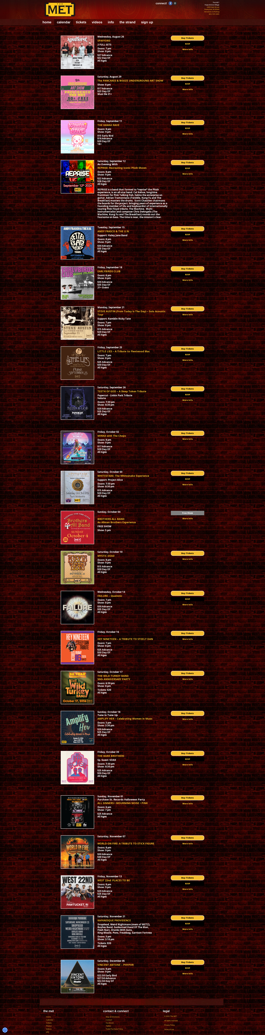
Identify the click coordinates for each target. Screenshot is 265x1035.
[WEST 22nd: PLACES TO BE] (77, 892)
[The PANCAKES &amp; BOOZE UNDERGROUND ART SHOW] (77, 92)
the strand (128, 22)
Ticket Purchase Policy (114, 1029)
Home (48, 1017)
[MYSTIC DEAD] (77, 567)
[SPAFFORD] (77, 52)
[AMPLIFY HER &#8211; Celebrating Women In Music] (77, 727)
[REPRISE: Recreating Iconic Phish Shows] (77, 176)
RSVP (187, 43)
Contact (109, 1020)
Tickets (48, 1023)
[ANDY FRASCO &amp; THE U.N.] (77, 243)
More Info (187, 49)
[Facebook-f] (170, 3)
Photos (49, 1026)
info (111, 22)
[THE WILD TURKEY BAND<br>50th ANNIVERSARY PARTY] (77, 687)
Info (47, 1032)
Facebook (110, 1023)
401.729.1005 (214, 14)
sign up (147, 22)
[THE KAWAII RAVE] (77, 136)
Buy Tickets (187, 38)
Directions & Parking (211, 12)
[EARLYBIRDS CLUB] (77, 283)
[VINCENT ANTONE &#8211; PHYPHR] (77, 976)
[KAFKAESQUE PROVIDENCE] (77, 932)
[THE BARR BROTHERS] (77, 767)
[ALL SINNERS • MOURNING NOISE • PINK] (77, 812)
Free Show (187, 513)
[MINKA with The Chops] (77, 447)
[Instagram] (175, 3)
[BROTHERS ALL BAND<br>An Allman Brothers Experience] (77, 527)
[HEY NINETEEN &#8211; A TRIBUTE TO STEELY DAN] (77, 647)
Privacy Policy (169, 1025)
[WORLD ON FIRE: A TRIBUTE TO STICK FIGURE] (77, 852)
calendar (63, 22)
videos (97, 22)
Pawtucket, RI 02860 (211, 9)
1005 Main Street (213, 7)
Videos (48, 1029)
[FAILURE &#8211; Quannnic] (77, 607)
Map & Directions (112, 1017)
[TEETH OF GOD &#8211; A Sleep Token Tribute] (77, 403)
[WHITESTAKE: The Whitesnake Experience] (77, 487)
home (47, 22)
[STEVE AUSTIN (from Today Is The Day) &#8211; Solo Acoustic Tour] (77, 323)
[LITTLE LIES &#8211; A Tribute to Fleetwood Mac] (77, 363)
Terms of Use (169, 1029)
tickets (81, 22)
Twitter (108, 1026)
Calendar (49, 1020)
